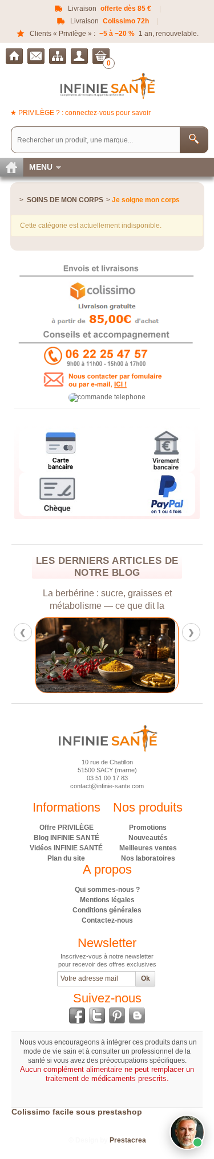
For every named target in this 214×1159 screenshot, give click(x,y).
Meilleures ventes (148, 848)
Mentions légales (107, 900)
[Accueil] (14, 56)
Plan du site (66, 858)
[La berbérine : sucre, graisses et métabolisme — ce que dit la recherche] (89, 655)
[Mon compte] (79, 56)
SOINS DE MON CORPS (65, 200)
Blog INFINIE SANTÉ (66, 838)
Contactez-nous (107, 920)
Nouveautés (148, 838)
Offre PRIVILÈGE (66, 828)
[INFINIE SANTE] (107, 86)
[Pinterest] (117, 1015)
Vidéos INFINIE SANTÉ (66, 848)
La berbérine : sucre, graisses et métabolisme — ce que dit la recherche (90, 600)
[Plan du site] (58, 56)
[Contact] (36, 56)
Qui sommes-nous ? (107, 890)
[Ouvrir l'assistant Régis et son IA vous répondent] (187, 1132)
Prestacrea (128, 1140)
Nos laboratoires (148, 858)
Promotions (148, 828)
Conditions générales (107, 910)
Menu (41, 166)
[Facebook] (77, 1015)
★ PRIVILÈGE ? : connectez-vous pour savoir (80, 113)
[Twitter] (97, 1015)
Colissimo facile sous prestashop (76, 1111)
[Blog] (137, 1015)
